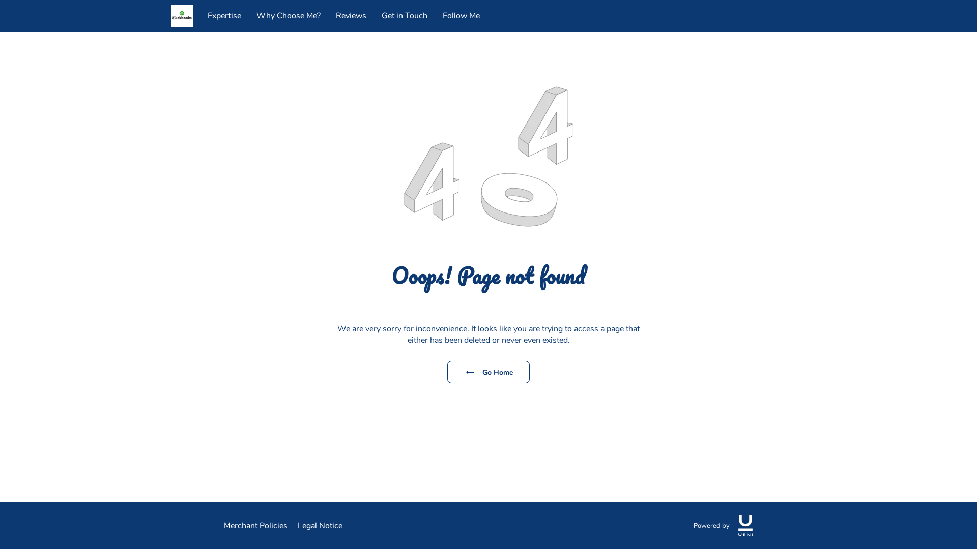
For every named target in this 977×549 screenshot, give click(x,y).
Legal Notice (320, 525)
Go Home (497, 372)
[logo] (745, 525)
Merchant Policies (256, 525)
